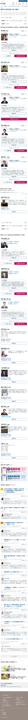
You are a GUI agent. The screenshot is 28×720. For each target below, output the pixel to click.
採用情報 (4, 714)
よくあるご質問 (6, 704)
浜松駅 (11, 273)
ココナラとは (5, 702)
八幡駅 (11, 243)
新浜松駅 (4, 455)
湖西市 (11, 686)
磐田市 (11, 34)
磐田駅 (3, 209)
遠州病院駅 (4, 359)
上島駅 (3, 340)
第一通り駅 (4, 435)
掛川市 (5, 686)
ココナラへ (3, 1)
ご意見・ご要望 (19, 697)
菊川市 (18, 686)
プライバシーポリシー (20, 700)
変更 (26, 17)
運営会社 (4, 712)
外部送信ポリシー (19, 702)
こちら (23, 192)
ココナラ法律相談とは (7, 697)
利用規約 (18, 699)
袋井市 (8, 686)
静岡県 (3, 207)
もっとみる (14, 656)
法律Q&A (4, 699)
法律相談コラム (6, 700)
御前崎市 (14, 686)
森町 (20, 686)
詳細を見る (14, 211)
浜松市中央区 (16, 241)
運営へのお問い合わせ (7, 705)
